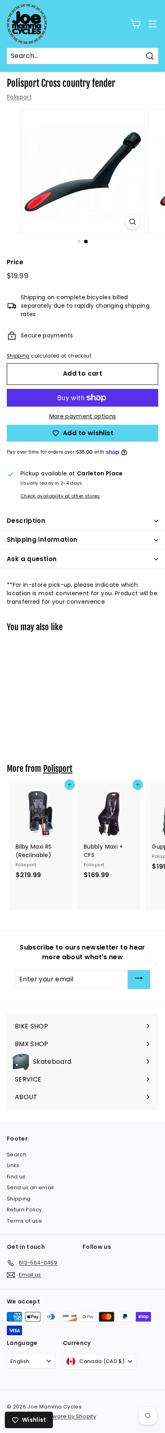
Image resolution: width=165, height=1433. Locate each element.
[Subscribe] (139, 979)
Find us (16, 1176)
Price (15, 262)
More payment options (82, 416)
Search (16, 1154)
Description (26, 520)
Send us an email (30, 1187)
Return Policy (24, 1209)
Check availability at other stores (60, 496)
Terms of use (24, 1221)
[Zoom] (132, 221)
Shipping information (42, 539)
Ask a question (31, 559)
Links (13, 1165)
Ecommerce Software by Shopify (51, 1416)
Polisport (19, 97)
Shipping (18, 356)
